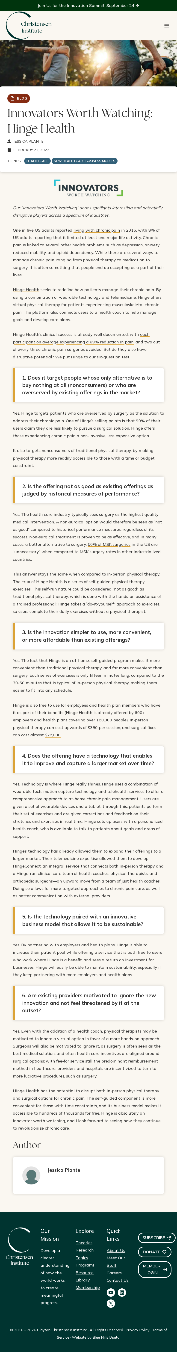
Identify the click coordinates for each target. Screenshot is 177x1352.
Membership (88, 1287)
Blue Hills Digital (106, 1337)
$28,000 (53, 735)
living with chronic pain (97, 230)
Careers (114, 1272)
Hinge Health (26, 289)
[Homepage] (29, 25)
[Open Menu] (166, 25)
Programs (85, 1265)
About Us (116, 1250)
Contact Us (118, 1280)
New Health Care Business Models (84, 161)
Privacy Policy (138, 1330)
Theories (84, 1242)
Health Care (37, 161)
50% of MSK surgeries (109, 544)
